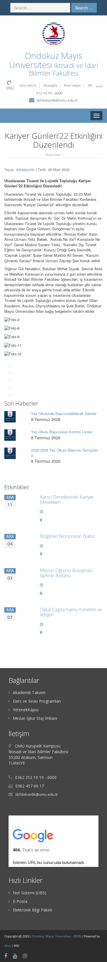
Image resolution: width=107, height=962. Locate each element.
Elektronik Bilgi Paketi (32, 910)
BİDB (78, 936)
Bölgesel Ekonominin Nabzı (67, 536)
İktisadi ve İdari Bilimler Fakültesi (63, 69)
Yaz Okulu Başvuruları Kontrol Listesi (62, 431)
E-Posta (20, 901)
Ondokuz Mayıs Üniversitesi (52, 936)
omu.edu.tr (28, 85)
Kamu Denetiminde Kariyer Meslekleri (67, 499)
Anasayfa (50, 85)
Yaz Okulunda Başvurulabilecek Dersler (63, 413)
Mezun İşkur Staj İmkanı (35, 718)
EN (90, 85)
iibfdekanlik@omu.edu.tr (57, 100)
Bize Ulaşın (72, 85)
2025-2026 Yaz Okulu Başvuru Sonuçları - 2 (65, 452)
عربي (99, 85)
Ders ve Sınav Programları (37, 701)
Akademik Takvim (29, 692)
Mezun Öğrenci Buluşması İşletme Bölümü (66, 573)
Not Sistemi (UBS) (29, 892)
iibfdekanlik (25, 169)
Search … (84, 8)
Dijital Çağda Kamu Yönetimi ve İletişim (71, 612)
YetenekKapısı (26, 709)
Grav (7, 945)
